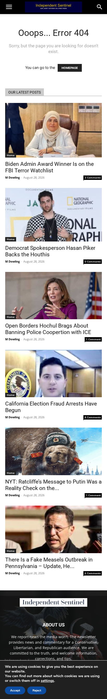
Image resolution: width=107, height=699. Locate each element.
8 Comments (93, 417)
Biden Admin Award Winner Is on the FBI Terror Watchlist (49, 167)
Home (11, 155)
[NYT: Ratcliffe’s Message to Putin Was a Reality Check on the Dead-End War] (53, 451)
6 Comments (93, 573)
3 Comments (93, 177)
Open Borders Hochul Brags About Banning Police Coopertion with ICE (48, 329)
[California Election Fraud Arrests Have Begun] (53, 373)
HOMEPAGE (70, 68)
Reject (36, 690)
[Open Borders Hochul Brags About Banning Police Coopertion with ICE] (53, 295)
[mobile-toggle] (9, 7)
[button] (99, 7)
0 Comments (93, 261)
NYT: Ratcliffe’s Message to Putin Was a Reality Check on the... (53, 485)
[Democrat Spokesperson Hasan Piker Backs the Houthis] (53, 214)
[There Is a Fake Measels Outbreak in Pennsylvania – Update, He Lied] (53, 529)
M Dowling (12, 177)
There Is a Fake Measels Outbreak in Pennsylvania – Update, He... (49, 563)
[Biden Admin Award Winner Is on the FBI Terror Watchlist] (53, 130)
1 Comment (93, 339)
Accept (15, 690)
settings (47, 680)
